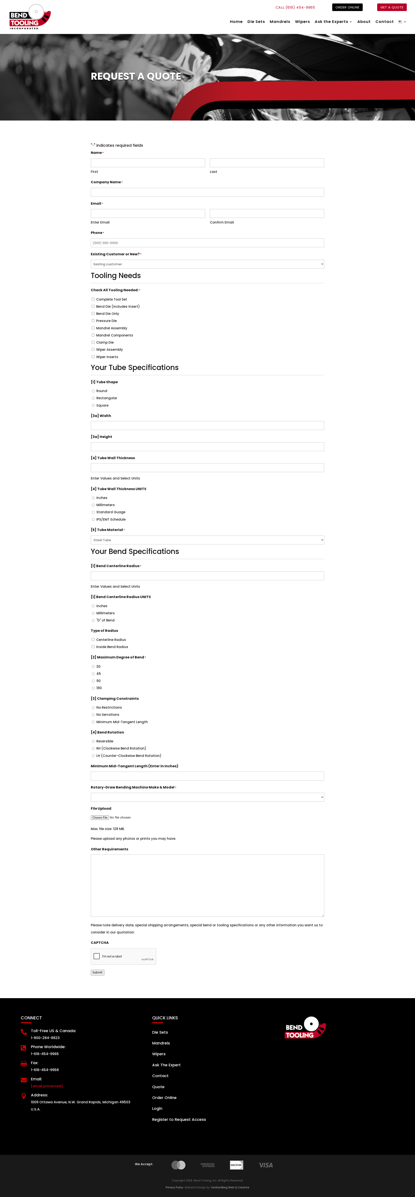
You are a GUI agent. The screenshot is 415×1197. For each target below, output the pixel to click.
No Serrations (107, 714)
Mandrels (280, 22)
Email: (36, 1079)
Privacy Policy (174, 1187)
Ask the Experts (331, 22)
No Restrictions (109, 707)
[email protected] (47, 1086)
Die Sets (256, 22)
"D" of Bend (105, 620)
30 (98, 666)
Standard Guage (110, 512)
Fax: (34, 1062)
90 (98, 681)
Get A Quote (392, 7)
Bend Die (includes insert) (118, 306)
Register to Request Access (179, 1119)
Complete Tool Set (111, 299)
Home (236, 22)
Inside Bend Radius (112, 647)
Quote (158, 1086)
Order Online (347, 7)
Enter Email (100, 222)
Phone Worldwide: (48, 1046)
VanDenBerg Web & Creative (230, 1187)
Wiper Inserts (107, 357)
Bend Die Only (107, 313)
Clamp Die (105, 342)
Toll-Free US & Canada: (53, 1030)
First (94, 171)
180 (99, 688)
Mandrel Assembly (111, 328)
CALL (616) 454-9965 (295, 7)
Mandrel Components (114, 335)
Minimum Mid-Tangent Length (122, 722)
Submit (98, 972)
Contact (384, 22)
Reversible (104, 741)
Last (213, 171)
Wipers (302, 22)
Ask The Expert (166, 1065)
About (364, 22)
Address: (39, 1095)
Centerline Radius (111, 639)
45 (98, 673)
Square (102, 405)
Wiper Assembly (109, 349)
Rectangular (106, 398)
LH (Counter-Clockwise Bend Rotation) (128, 755)
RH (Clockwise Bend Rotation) (121, 748)
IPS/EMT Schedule (111, 519)
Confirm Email (222, 222)
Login (157, 1108)
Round (101, 391)
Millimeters (105, 505)
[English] (403, 22)
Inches (101, 498)
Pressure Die (106, 321)
